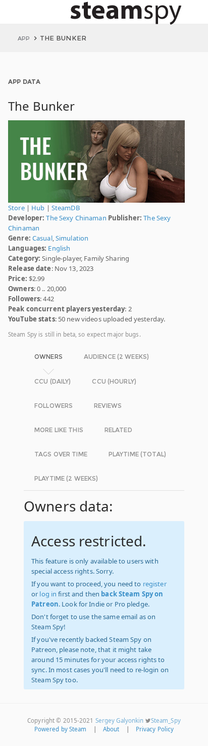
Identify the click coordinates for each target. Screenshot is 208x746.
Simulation (72, 238)
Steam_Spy (166, 720)
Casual (42, 238)
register (155, 583)
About (111, 729)
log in (48, 593)
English (59, 248)
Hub (37, 207)
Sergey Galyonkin (119, 720)
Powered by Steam (60, 729)
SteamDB (65, 207)
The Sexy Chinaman (76, 217)
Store (16, 207)
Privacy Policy (155, 729)
